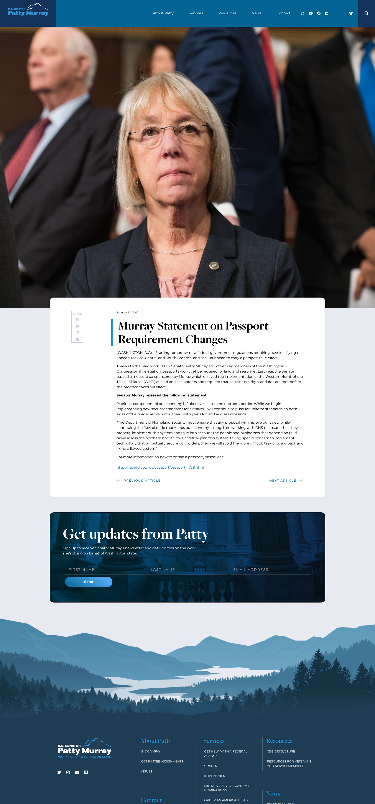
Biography (150, 751)
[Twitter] (59, 772)
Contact (284, 13)
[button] (366, 13)
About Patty (163, 13)
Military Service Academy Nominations (226, 788)
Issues (146, 771)
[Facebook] (318, 13)
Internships (214, 776)
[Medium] (86, 772)
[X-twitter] (334, 13)
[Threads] (342, 13)
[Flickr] (326, 13)
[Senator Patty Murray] (28, 20)
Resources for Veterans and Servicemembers (289, 763)
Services (196, 13)
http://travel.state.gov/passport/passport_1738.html (160, 467)
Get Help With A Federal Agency (225, 753)
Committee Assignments (162, 761)
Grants (210, 766)
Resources (227, 13)
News (257, 13)
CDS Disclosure (281, 751)
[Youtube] (310, 13)
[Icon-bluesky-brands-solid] (350, 13)
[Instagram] (302, 13)
